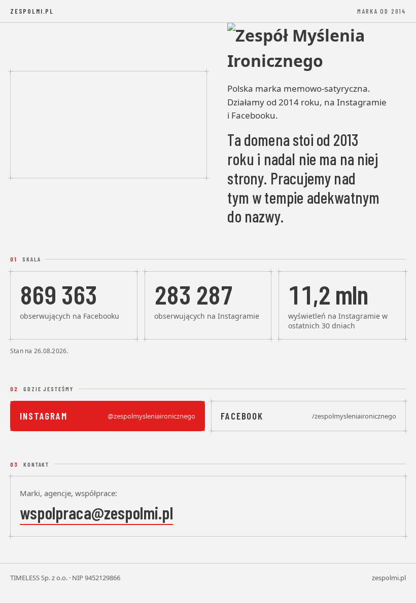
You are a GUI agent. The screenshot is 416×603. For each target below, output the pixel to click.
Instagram (107, 416)
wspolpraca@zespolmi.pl (96, 512)
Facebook (308, 416)
